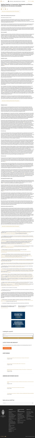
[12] (5, 161)
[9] (3, 91)
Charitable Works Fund (12, 422)
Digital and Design (20, 422)
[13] (12, 171)
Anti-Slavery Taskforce (12, 427)
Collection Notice (29, 419)
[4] (7, 53)
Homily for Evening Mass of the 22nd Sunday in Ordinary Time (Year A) (18, 357)
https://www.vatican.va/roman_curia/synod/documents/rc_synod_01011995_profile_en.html (14, 234)
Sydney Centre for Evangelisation (20, 414)
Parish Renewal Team (21, 415)
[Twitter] (3, 9)
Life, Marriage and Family (21, 417)
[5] (7, 63)
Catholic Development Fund (12, 424)
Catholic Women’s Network (20, 419)
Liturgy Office (11, 420)
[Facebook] (1, 9)
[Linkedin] (5, 9)
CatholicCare (11, 413)
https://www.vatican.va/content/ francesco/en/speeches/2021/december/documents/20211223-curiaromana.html (16, 243)
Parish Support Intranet (30, 412)
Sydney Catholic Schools (12, 415)
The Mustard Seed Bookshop (11, 431)
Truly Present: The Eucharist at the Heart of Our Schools (15, 387)
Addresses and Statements (4, 307)
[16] (20, 188)
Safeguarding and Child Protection (12, 412)
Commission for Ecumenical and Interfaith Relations (12, 429)
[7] (9, 64)
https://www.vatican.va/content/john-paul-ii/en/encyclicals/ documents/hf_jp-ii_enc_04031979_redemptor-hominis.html (15, 285)
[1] (1, 231)
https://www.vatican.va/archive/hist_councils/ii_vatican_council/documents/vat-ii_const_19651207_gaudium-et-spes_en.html (14, 283)
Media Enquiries (29, 415)
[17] (1, 303)
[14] (1, 289)
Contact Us (28, 414)
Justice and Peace (11, 414)
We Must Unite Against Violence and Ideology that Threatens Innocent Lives (25, 306)
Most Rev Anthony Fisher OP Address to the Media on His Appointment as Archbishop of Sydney (8, 306)
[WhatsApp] (7, 9)
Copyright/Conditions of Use (30, 417)
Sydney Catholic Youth (21, 416)
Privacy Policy (29, 418)
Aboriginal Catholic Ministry (11, 426)
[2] (26, 25)
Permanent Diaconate (12, 421)
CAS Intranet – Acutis (30, 411)
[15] (1, 292)
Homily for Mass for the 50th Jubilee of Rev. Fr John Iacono (16, 363)
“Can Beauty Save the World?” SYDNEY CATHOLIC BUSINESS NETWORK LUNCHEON (20, 393)
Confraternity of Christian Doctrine (12, 419)
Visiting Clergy (29, 413)
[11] (1, 274)
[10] (1, 268)
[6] (3, 64)
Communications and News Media (21, 420)
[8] (4, 65)
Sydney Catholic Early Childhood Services (12, 416)
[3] (12, 48)
